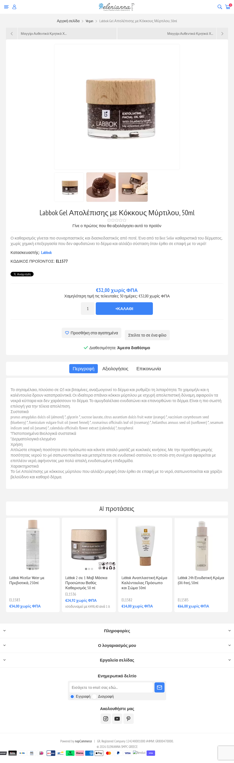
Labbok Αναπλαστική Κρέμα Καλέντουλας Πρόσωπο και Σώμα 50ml (144, 582)
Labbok (46, 252)
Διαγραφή (106, 696)
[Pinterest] (128, 719)
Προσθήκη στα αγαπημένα (94, 332)
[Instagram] (106, 719)
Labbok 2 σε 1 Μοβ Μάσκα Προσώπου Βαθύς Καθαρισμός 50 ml (86, 582)
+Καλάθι (124, 308)
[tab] (83, 368)
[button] (30, 569)
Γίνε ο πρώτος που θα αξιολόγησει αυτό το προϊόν (116, 225)
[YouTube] (117, 719)
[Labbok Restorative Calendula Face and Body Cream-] (145, 545)
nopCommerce (83, 741)
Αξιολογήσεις (115, 369)
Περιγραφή (83, 369)
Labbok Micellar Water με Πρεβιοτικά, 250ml (27, 580)
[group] (33, 545)
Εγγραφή (83, 696)
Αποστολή (159, 687)
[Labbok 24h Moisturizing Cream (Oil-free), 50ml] (201, 545)
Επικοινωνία (148, 369)
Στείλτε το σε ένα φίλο (147, 335)
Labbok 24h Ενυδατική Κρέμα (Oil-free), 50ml (201, 580)
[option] (69, 187)
